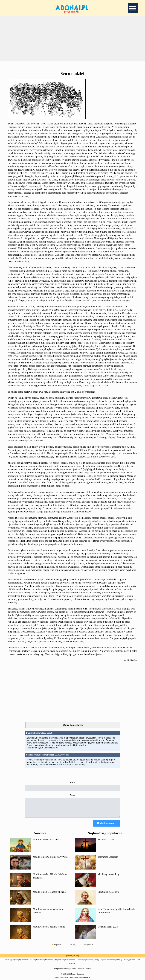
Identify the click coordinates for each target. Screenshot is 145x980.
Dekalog (119, 960)
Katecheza (89, 960)
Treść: (72, 795)
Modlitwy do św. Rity (108, 874)
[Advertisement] (72, 692)
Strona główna (72, 956)
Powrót (72, 945)
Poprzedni (57, 945)
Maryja (96, 960)
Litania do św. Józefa (108, 892)
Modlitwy (7, 960)
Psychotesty (72, 963)
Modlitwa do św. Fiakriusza (46, 839)
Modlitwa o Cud (106, 839)
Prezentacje (81, 960)
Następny (87, 945)
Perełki (132, 960)
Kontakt (88, 969)
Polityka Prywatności (61, 969)
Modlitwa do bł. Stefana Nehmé (49, 926)
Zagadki (15, 960)
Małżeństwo (49, 960)
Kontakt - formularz (77, 969)
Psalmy (126, 960)
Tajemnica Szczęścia (108, 857)
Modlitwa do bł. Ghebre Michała (49, 892)
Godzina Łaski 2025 (108, 926)
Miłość (32, 960)
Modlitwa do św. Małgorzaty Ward (50, 857)
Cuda (138, 960)
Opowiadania (23, 960)
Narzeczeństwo (70, 960)
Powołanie (40, 960)
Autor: (72, 782)
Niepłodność (59, 960)
